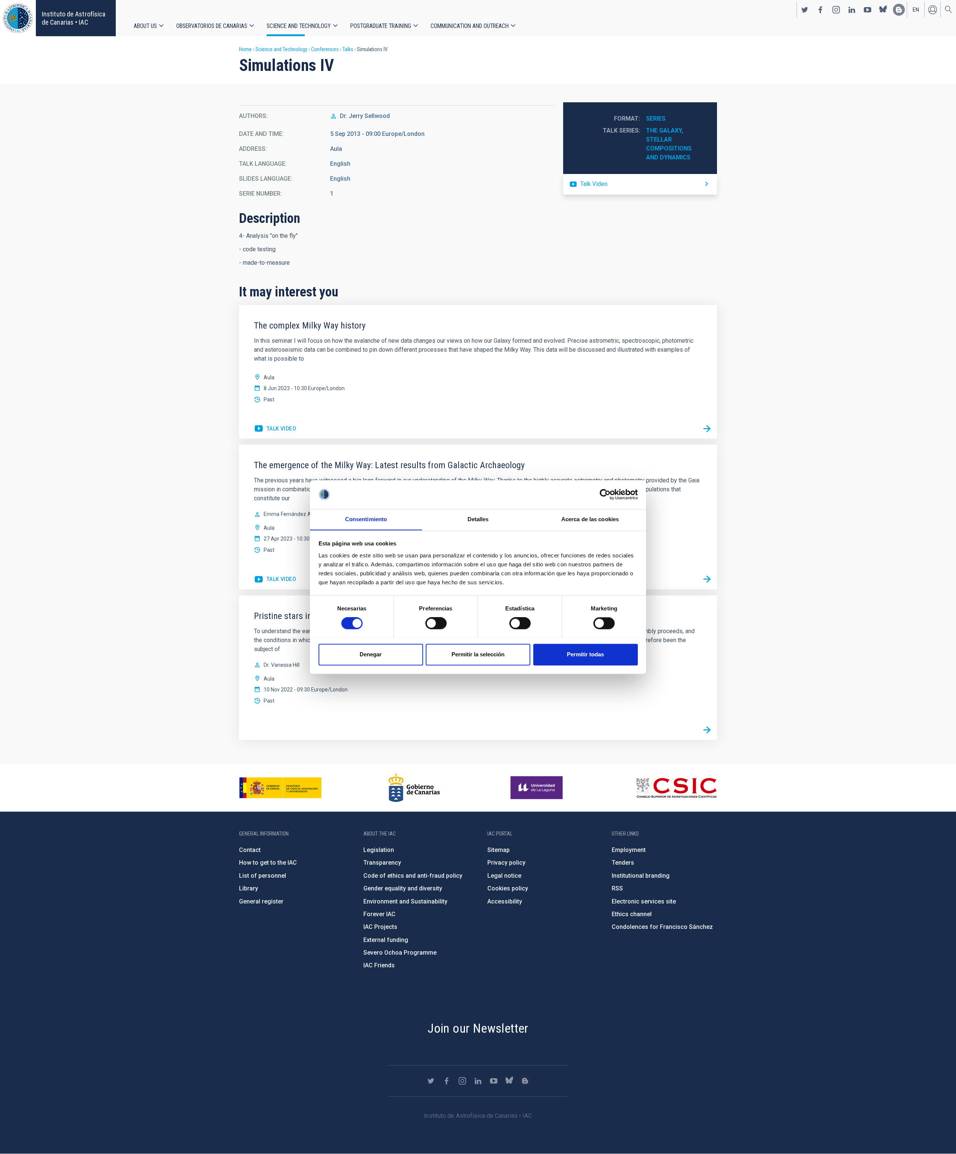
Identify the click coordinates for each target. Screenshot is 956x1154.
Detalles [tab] (478, 519)
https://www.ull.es (537, 788)
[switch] (436, 623)
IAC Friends (379, 965)
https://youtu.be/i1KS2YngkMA (275, 579)
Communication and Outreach (470, 25)
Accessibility (504, 901)
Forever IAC (379, 914)
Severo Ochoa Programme (400, 952)
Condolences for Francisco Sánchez (662, 926)
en (916, 10)
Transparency (382, 862)
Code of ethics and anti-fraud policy (412, 875)
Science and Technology (299, 25)
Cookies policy (507, 888)
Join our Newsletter (478, 1028)
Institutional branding (641, 875)
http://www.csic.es (676, 787)
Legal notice (504, 875)
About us (145, 25)
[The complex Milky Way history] (707, 429)
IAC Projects (380, 926)
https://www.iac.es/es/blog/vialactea (899, 10)
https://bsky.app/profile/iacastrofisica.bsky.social (883, 10)
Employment (629, 849)
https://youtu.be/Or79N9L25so (275, 429)
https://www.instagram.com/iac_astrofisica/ (836, 10)
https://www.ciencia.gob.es (280, 788)
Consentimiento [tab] (366, 519)
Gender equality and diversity (402, 888)
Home (245, 49)
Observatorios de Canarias (211, 25)
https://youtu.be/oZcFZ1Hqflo (640, 184)
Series (655, 118)
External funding (385, 939)
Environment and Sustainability (405, 901)
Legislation (378, 849)
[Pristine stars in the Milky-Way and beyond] (707, 730)
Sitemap (498, 849)
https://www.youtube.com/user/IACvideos (867, 10)
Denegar (371, 654)
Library (248, 888)
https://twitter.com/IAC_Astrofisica (805, 10)
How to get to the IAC (268, 862)
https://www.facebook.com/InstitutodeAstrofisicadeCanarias (820, 10)
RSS (617, 888)
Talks (347, 49)
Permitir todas (585, 654)
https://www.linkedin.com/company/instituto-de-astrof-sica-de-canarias (852, 10)
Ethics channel (632, 914)
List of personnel (262, 875)
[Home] (18, 18)
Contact (250, 849)
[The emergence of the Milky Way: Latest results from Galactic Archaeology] (707, 579)
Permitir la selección (478, 654)
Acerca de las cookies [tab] (590, 519)
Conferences (325, 49)
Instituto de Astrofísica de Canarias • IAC (73, 18)
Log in (932, 10)
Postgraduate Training (380, 25)
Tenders (623, 862)
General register (261, 901)
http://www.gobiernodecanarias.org (414, 788)
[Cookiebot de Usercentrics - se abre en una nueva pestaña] (605, 494)
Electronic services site (644, 901)
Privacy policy (506, 862)
